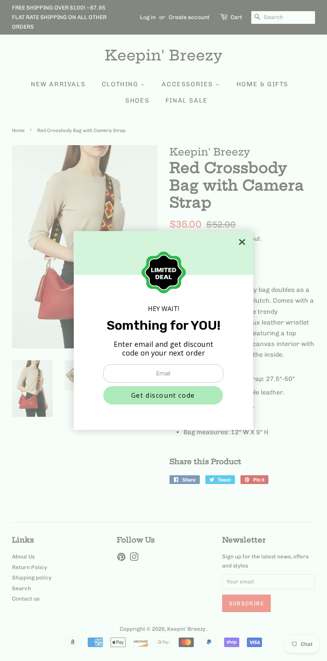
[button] (163, 395)
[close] (242, 242)
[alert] (163, 330)
